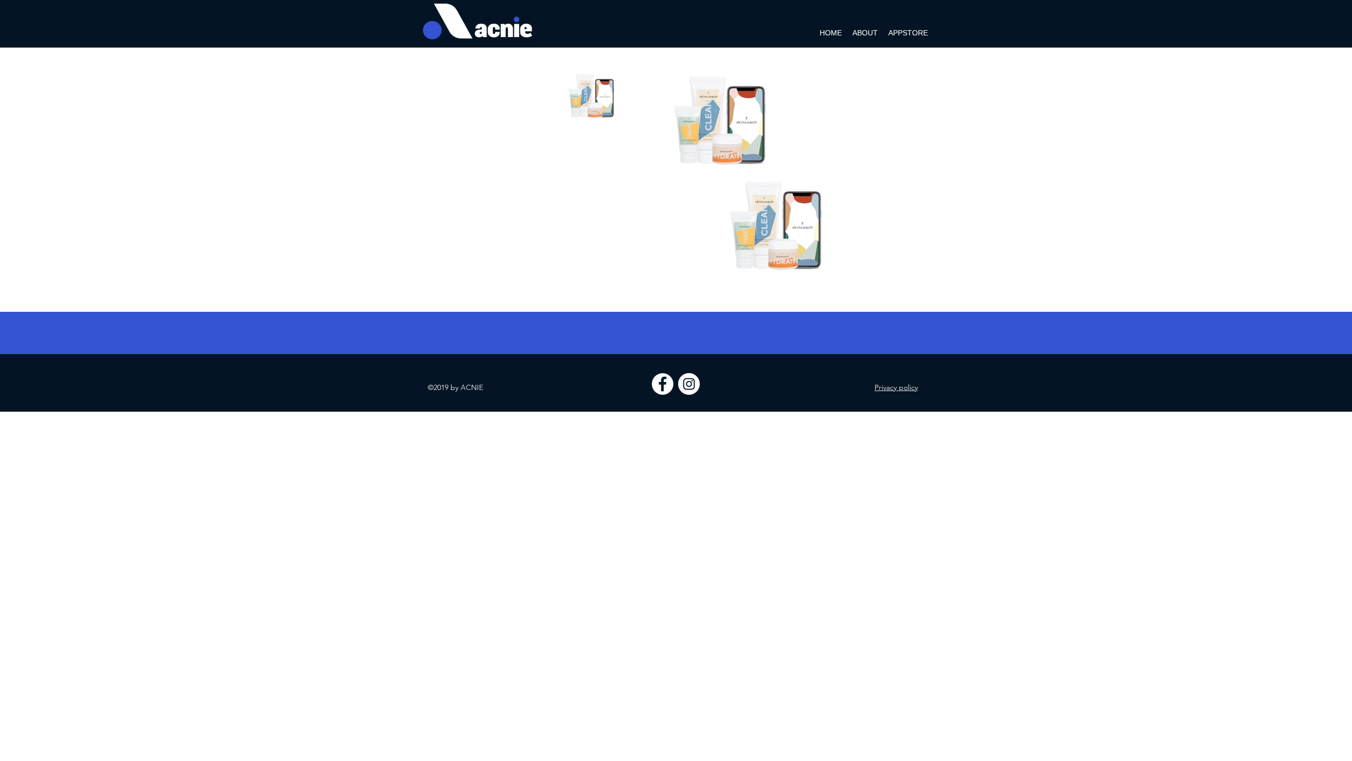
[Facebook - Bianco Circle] (662, 384)
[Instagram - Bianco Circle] (689, 384)
